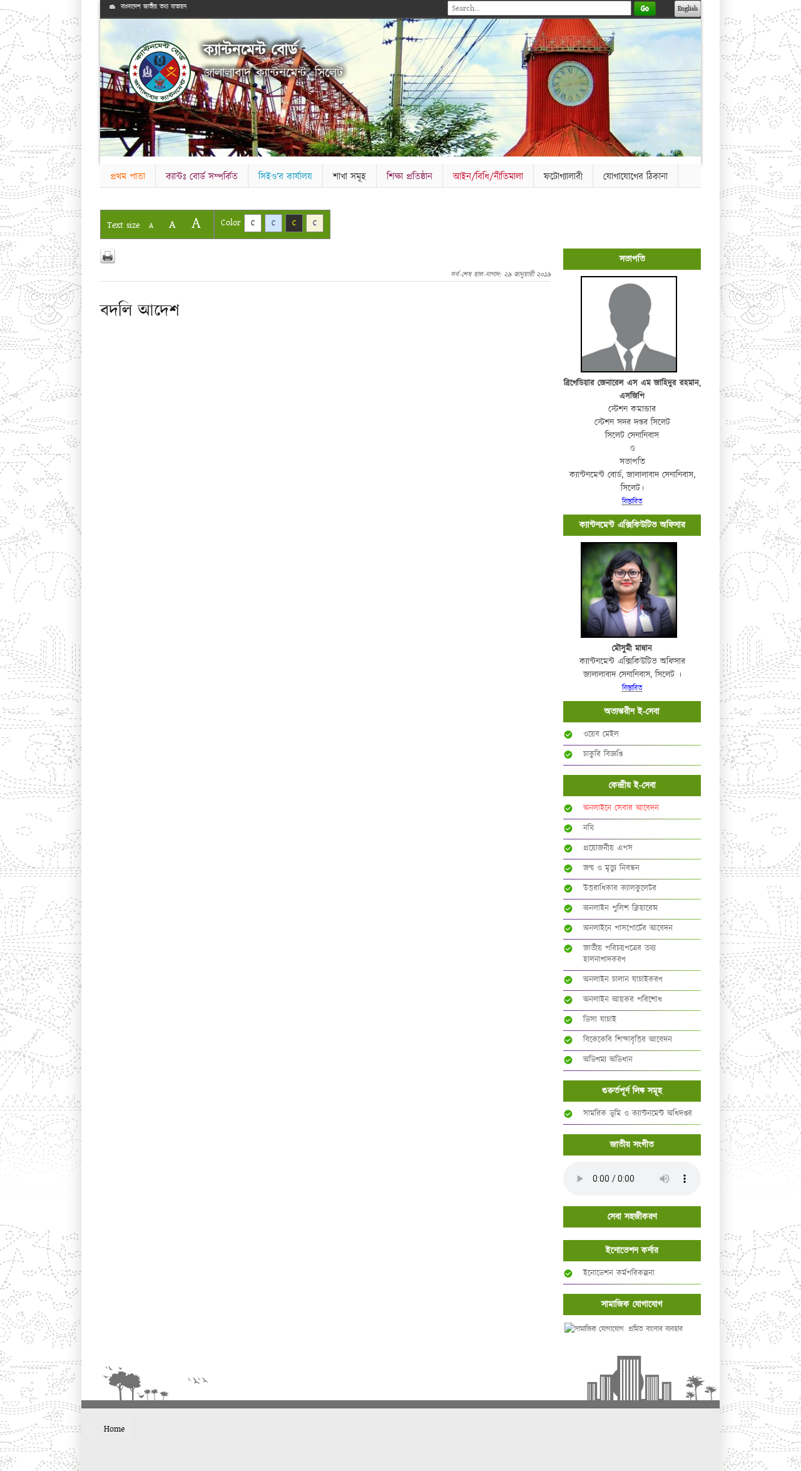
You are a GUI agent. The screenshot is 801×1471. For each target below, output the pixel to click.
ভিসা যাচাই (599, 1019)
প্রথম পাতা (127, 176)
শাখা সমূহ (349, 176)
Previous (112, 85)
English (688, 9)
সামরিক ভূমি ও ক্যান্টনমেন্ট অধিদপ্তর (637, 1113)
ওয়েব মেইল (601, 734)
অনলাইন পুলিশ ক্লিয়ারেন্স (620, 908)
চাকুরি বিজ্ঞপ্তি (603, 754)
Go (645, 8)
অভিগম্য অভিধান (608, 1059)
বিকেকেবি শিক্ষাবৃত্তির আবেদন (627, 1039)
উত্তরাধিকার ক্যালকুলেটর (619, 888)
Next (689, 85)
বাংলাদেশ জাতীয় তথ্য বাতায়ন (153, 7)
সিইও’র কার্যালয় (285, 176)
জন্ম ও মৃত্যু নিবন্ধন (611, 868)
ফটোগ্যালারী (563, 176)
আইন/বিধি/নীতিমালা (488, 176)
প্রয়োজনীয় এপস (608, 848)
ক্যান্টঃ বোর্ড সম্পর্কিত (202, 176)
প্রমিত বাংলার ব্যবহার (655, 1329)
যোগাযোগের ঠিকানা (635, 176)
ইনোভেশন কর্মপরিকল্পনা (619, 1273)
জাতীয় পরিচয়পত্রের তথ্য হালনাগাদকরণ (619, 954)
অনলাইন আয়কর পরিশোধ (622, 999)
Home (114, 1429)
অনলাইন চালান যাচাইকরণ (623, 979)
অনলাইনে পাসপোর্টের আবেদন (628, 928)
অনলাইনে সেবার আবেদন (621, 808)
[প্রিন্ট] (107, 256)
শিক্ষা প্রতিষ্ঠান (409, 176)
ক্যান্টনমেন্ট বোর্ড (250, 50)
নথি (588, 828)
